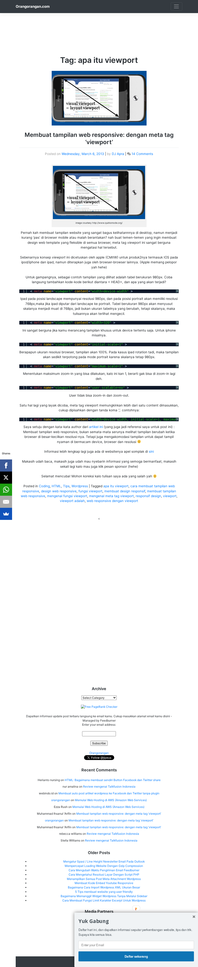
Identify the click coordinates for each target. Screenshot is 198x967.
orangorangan (60, 800)
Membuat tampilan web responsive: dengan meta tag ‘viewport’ (99, 138)
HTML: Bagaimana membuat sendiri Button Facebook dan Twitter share (113, 780)
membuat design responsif (124, 491)
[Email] (6, 502)
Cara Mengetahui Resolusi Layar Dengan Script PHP (104, 874)
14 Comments (142, 154)
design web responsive (59, 491)
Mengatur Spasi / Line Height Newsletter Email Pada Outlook (104, 861)
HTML (56, 486)
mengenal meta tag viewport (111, 496)
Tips (66, 486)
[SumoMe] (6, 514)
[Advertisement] (103, 24)
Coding (44, 486)
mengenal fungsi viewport (67, 496)
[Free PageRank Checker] (99, 706)
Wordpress (79, 486)
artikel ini (96, 427)
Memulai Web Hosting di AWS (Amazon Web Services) (111, 800)
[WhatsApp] (6, 490)
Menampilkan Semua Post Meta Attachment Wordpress (104, 879)
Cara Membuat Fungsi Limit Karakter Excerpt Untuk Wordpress (104, 900)
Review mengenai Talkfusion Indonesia (109, 786)
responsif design (148, 496)
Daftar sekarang (136, 956)
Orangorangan (99, 753)
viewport (170, 496)
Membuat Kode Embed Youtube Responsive (104, 883)
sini (151, 451)
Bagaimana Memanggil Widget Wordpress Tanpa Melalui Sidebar (104, 896)
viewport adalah (72, 501)
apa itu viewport (115, 486)
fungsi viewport (90, 491)
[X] (6, 478)
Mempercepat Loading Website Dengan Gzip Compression (104, 866)
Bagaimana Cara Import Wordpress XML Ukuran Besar (104, 887)
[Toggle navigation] (176, 6)
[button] (136, 921)
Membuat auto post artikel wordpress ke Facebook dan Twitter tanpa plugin (108, 793)
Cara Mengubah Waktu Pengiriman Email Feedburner (104, 870)
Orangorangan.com (33, 6)
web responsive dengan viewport (112, 501)
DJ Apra (118, 154)
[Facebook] (6, 465)
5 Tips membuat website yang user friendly (104, 891)
